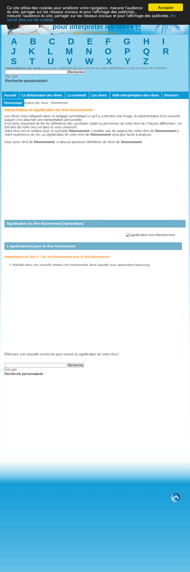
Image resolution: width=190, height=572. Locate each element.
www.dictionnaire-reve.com (95, 32)
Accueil (10, 95)
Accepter (166, 7)
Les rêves (99, 95)
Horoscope (13, 103)
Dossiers (171, 95)
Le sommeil (76, 95)
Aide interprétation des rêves (135, 95)
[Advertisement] (95, 178)
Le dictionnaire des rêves (42, 95)
